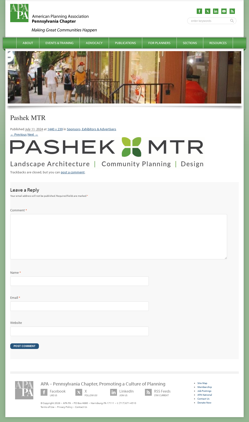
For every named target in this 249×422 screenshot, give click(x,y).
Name (15, 272)
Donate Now (204, 402)
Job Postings (204, 391)
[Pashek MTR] (107, 167)
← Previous (18, 134)
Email (15, 297)
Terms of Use (47, 407)
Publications (125, 43)
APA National (204, 394)
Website (16, 322)
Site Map (202, 383)
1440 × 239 (55, 129)
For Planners (159, 43)
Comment (18, 210)
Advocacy (94, 43)
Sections (190, 43)
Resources (218, 43)
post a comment (73, 172)
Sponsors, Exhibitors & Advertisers (91, 129)
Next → (32, 134)
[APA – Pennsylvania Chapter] (58, 31)
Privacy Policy (64, 407)
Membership (204, 387)
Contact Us (81, 407)
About (28, 43)
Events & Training (59, 43)
